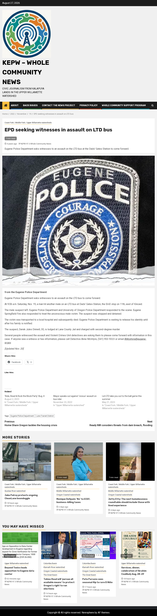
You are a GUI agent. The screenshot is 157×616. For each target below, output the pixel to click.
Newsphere (88, 612)
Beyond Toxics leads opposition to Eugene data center (19, 570)
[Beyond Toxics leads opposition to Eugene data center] (20, 545)
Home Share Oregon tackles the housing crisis (31, 423)
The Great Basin (50, 575)
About (15, 105)
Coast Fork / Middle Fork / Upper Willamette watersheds (28, 123)
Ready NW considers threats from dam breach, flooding (121, 423)
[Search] (152, 105)
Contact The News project (58, 105)
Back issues (30, 105)
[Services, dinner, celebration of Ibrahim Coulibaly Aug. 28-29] (137, 545)
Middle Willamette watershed (68, 491)
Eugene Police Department (22, 416)
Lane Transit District (45, 416)
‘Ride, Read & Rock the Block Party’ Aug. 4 (24, 396)
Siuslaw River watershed (15, 491)
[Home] (6, 106)
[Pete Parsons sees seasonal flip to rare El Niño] (98, 545)
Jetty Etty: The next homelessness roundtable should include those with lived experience (129, 502)
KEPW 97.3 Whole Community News (36, 144)
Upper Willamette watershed (17, 563)
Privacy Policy (89, 105)
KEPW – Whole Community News (25, 72)
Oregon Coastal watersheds (68, 495)
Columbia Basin (50, 563)
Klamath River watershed (54, 567)
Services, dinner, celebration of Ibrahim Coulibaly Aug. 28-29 (133, 570)
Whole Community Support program (124, 105)
